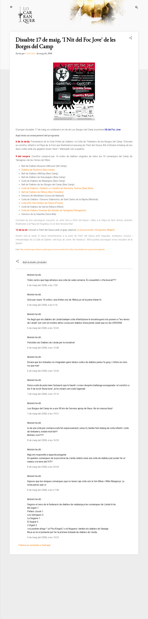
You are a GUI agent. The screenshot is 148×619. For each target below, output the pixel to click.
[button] (130, 38)
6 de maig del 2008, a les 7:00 (42, 285)
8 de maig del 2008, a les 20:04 (43, 466)
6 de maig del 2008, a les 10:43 (43, 328)
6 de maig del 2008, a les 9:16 (42, 305)
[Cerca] (136, 7)
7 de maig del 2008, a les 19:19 (43, 394)
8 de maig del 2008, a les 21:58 (43, 490)
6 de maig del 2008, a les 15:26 (43, 370)
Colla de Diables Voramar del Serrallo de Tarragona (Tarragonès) (53, 210)
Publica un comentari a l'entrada (34, 545)
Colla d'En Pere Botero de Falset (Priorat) (42, 203)
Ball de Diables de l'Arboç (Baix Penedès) (42, 192)
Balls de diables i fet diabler (35, 262)
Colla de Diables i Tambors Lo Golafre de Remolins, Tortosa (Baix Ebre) (57, 188)
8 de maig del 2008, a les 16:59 (43, 440)
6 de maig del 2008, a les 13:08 (43, 347)
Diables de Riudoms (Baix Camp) (38, 169)
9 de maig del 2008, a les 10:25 (43, 537)
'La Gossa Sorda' (85, 230)
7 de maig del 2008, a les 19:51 (43, 413)
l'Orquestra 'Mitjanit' (105, 230)
